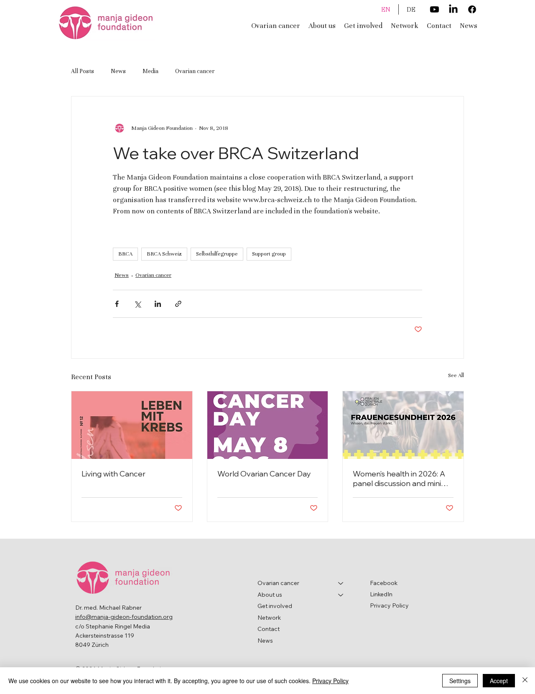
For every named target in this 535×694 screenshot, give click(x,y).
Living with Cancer (113, 474)
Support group (269, 254)
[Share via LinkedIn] (158, 304)
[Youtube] (434, 9)
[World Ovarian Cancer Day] (267, 425)
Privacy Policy (389, 605)
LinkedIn (381, 594)
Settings (460, 680)
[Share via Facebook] (117, 304)
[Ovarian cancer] (341, 583)
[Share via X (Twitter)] (137, 304)
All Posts (82, 71)
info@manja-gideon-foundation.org (124, 617)
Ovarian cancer (195, 71)
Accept (499, 680)
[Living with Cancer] (131, 425)
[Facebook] (472, 9)
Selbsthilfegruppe (217, 254)
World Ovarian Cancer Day (264, 474)
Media (150, 71)
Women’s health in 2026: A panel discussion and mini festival (399, 478)
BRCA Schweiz (164, 254)
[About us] (341, 595)
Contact (268, 629)
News (118, 71)
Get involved (274, 606)
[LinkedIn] (453, 9)
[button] (322, 25)
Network (269, 617)
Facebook (383, 583)
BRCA (125, 254)
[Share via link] (178, 304)
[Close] (525, 680)
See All (456, 375)
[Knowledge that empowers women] (403, 425)
